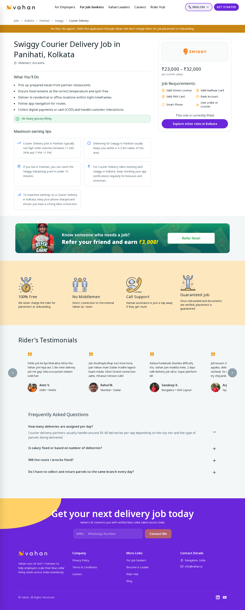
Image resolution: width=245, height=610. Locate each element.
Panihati (44, 20)
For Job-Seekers (92, 7)
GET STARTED (226, 7)
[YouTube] (225, 597)
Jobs (16, 20)
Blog (129, 581)
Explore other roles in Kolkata (195, 124)
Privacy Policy (80, 560)
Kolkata (29, 20)
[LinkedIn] (218, 597)
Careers (140, 7)
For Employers (65, 7)
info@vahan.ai (193, 566)
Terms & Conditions (84, 567)
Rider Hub (157, 7)
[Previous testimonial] (12, 372)
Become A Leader (137, 567)
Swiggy (59, 20)
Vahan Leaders (119, 7)
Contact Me (158, 534)
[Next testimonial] (232, 372)
